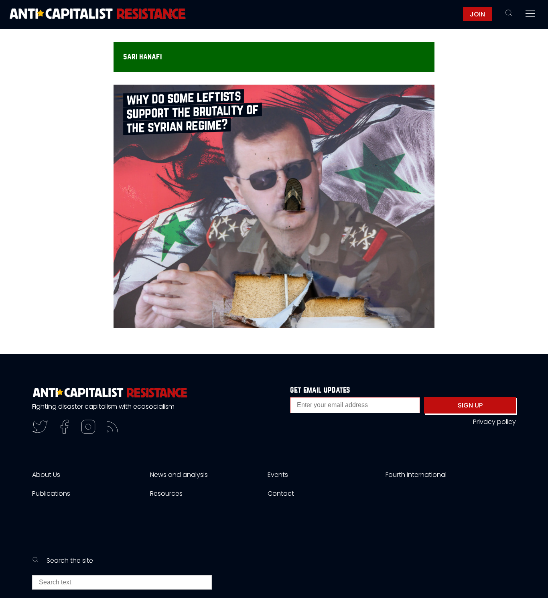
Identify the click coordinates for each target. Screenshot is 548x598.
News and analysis (179, 474)
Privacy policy (494, 421)
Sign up (470, 405)
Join (477, 14)
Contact (281, 493)
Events (278, 474)
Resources (166, 493)
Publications (51, 493)
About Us (46, 474)
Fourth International (416, 474)
